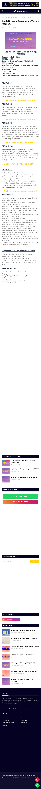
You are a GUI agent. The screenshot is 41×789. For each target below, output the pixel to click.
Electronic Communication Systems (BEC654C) (22, 680)
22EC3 (8, 17)
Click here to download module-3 (20, 142)
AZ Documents (20, 11)
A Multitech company (32, 786)
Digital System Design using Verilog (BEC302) (25, 469)
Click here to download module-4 (20, 163)
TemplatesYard (17, 786)
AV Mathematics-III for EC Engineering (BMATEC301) (23, 461)
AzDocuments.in (22, 775)
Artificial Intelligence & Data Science (22, 655)
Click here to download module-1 (20, 100)
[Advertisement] (20, 370)
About (19, 783)
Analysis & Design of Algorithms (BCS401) (24, 671)
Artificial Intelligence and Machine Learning (25, 646)
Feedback (4, 725)
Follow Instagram (22, 501)
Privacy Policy (6, 720)
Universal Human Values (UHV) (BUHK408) (24, 638)
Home (3, 17)
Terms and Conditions (8, 722)
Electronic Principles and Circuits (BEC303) (24, 477)
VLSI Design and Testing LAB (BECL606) (23, 663)
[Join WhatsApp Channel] (37, 785)
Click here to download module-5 (20, 191)
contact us (24, 722)
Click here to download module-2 (20, 119)
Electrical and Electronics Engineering (23, 630)
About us (23, 718)
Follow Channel (21, 496)
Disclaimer (24, 720)
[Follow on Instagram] (37, 779)
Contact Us (25, 783)
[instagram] (11, 619)
